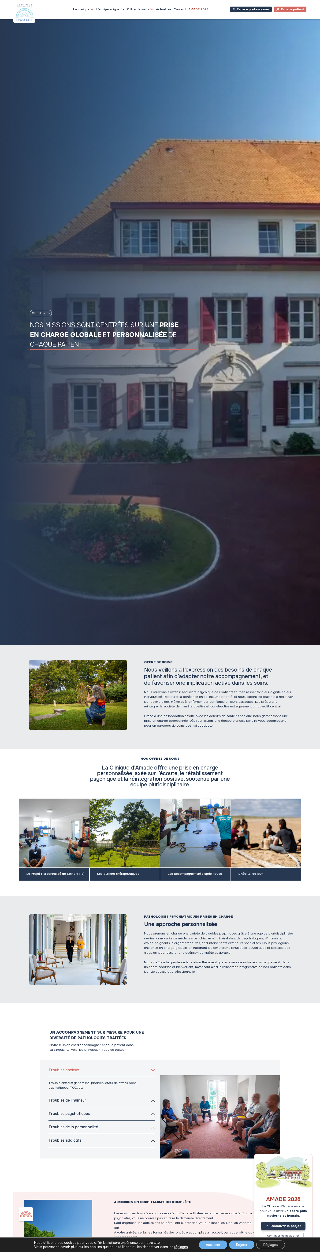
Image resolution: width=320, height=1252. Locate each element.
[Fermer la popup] (306, 1160)
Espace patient (292, 9)
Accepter (213, 1245)
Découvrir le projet (286, 1226)
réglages (181, 1247)
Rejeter (241, 1245)
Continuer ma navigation (283, 1235)
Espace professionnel (253, 9)
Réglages (270, 1245)
